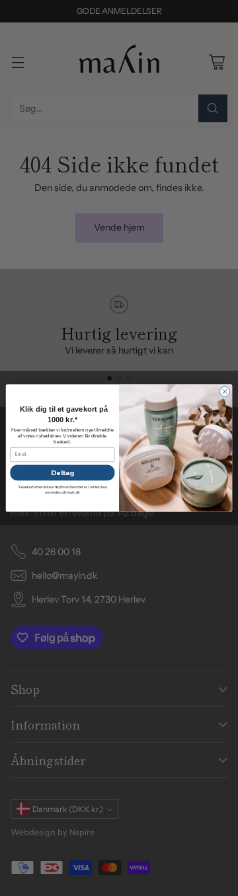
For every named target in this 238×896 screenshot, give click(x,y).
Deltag (62, 472)
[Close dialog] (224, 391)
